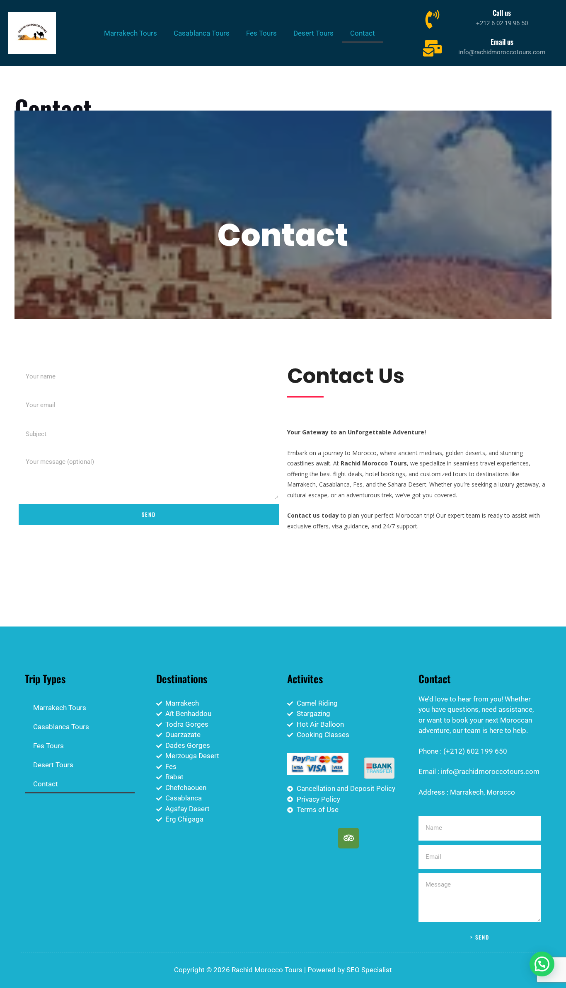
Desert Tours (313, 33)
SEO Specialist (369, 970)
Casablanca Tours (202, 33)
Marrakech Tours (130, 33)
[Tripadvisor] (348, 838)
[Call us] (432, 18)
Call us (502, 12)
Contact (362, 33)
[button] (542, 964)
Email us (502, 41)
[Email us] (432, 47)
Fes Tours (261, 33)
